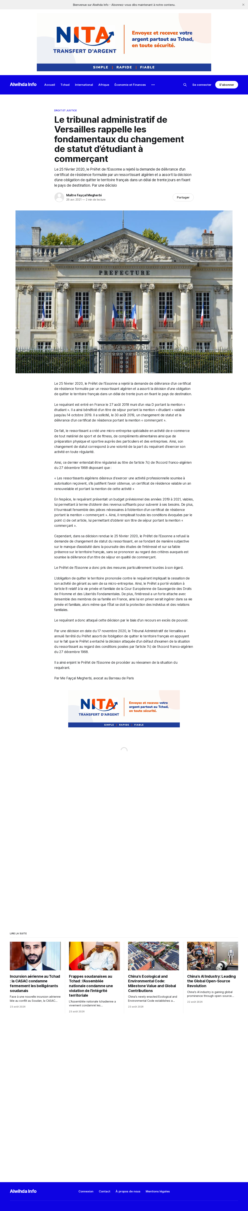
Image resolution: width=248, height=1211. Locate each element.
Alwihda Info (23, 84)
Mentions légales (158, 1191)
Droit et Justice (65, 110)
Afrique (103, 85)
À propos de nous (128, 1191)
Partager (183, 197)
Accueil (49, 85)
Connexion (85, 1191)
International (84, 85)
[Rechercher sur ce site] (185, 85)
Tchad (65, 85)
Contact (104, 1191)
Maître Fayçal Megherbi (84, 195)
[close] (243, 5)
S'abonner (226, 85)
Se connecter (201, 85)
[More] (153, 85)
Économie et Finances (130, 85)
